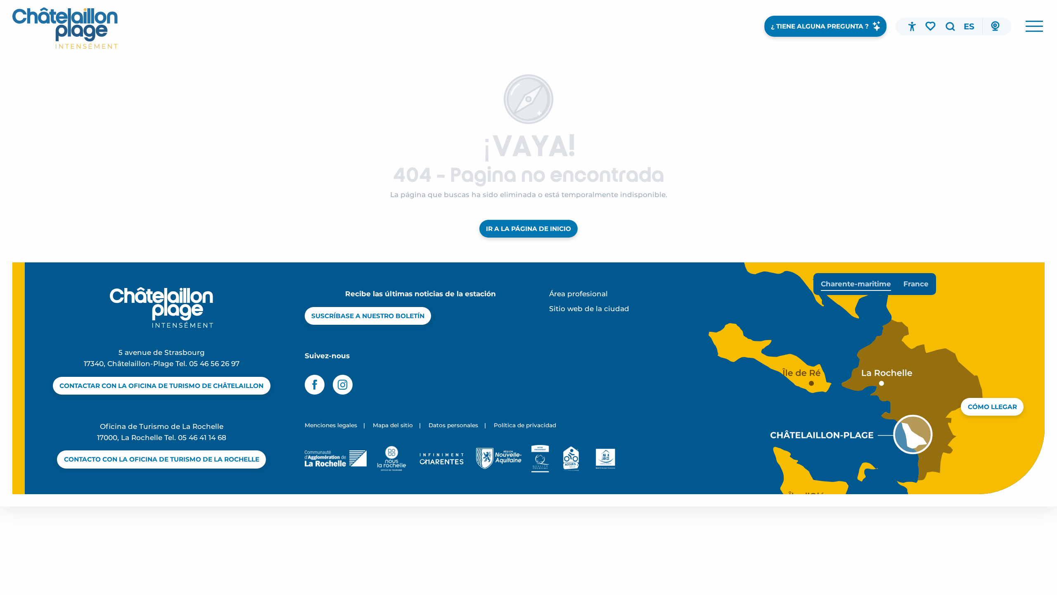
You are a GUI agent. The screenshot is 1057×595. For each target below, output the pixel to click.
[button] (950, 26)
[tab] (856, 284)
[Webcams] (995, 26)
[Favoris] (931, 26)
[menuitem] (65, 28)
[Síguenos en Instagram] (343, 385)
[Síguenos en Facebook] (315, 385)
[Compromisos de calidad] (540, 458)
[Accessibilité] (912, 26)
